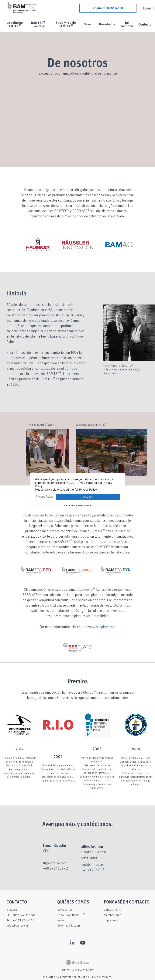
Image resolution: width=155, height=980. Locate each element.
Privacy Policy (44, 496)
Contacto (145, 24)
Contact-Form (112, 909)
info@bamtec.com (18, 925)
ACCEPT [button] (88, 496)
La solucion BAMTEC (71, 915)
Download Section (68, 925)
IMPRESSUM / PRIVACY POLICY (77, 970)
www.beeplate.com (101, 627)
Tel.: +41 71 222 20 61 (20, 920)
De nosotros (126, 24)
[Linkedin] (72, 942)
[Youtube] (83, 942)
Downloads (107, 24)
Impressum (111, 920)
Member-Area (112, 915)
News (87, 24)
